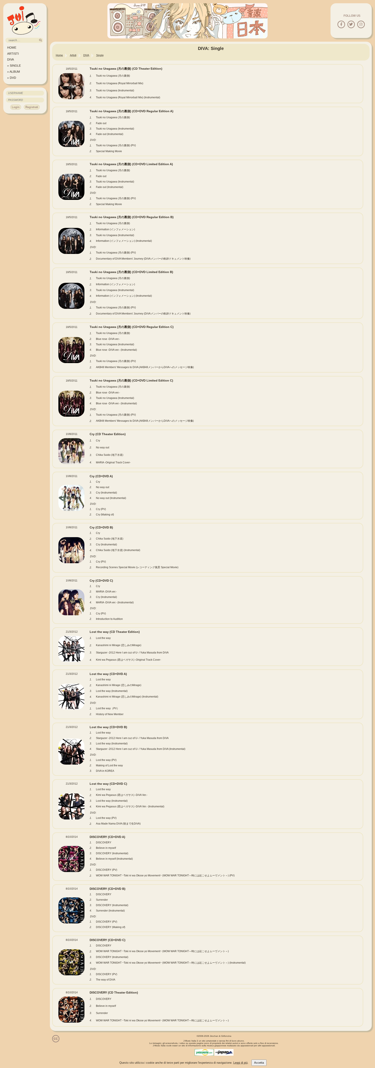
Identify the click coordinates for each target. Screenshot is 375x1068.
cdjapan (224, 1052)
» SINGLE (14, 65)
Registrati (31, 107)
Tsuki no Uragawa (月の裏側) (126, 68)
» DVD (11, 77)
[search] (40, 40)
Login (16, 107)
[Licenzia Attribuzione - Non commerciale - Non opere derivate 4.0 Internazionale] (55, 1041)
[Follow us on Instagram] (361, 24)
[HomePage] (23, 36)
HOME (11, 47)
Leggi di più (240, 1062)
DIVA (10, 59)
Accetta (259, 1062)
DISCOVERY (107, 837)
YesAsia (204, 1052)
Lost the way (115, 632)
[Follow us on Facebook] (341, 24)
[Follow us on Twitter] (351, 24)
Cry (108, 434)
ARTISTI (13, 53)
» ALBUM (13, 71)
